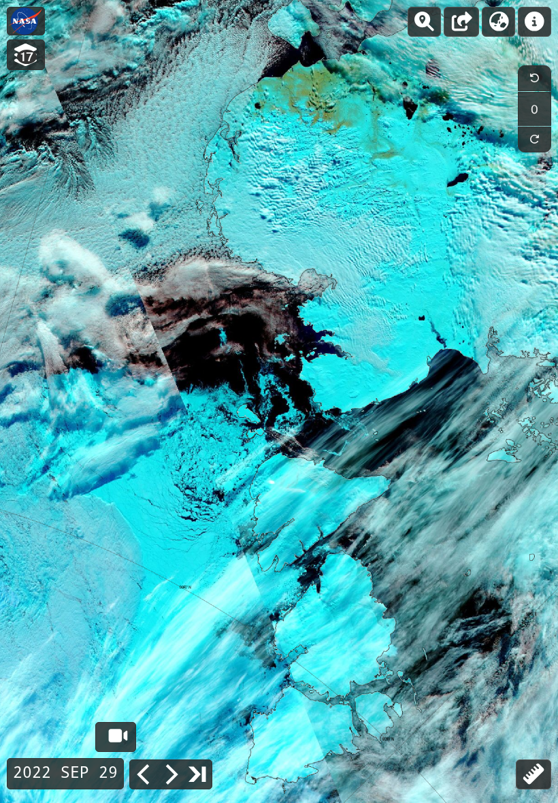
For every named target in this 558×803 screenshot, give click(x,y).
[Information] (534, 22)
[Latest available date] (198, 774)
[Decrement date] (143, 774)
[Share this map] (461, 22)
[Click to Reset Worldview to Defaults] (26, 21)
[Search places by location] (424, 22)
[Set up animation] (115, 737)
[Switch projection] (498, 22)
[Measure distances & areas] (533, 774)
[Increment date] (170, 774)
